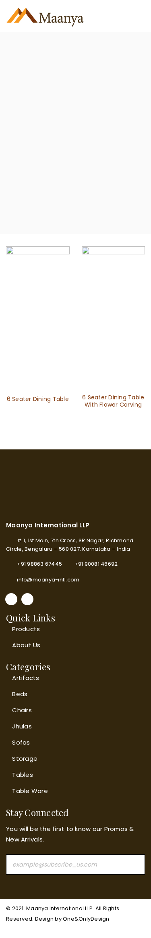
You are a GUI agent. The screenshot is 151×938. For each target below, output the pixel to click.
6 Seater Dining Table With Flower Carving (113, 401)
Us (36, 645)
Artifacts (25, 678)
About (21, 645)
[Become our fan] (11, 599)
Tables (22, 774)
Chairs (22, 710)
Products (26, 629)
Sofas (21, 742)
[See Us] (27, 599)
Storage (24, 758)
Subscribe (135, 864)
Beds (19, 694)
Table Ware (30, 791)
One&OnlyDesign (86, 919)
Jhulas (22, 726)
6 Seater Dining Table (38, 399)
